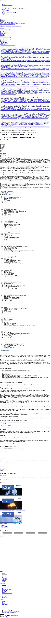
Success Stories (12, 45)
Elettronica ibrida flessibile (7, 95)
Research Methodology (4, 527)
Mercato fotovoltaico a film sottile (6, 80)
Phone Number (3, 153)
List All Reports (2, 44)
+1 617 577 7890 (10, 191)
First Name (2, 144)
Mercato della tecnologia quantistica (12, 98)
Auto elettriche (32, 74)
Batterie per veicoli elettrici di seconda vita (26, 64)
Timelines (3, 581)
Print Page (4, 525)
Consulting (11, 5)
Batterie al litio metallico (22, 63)
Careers (26, 8)
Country (1, 151)
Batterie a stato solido (25, 65)
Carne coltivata (8, 86)
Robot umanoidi (43, 100)
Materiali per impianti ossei (22, 87)
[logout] (6, 616)
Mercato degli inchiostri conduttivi (40, 52)
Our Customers (10, 8)
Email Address (2, 146)
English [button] (1, 26)
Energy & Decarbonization (4, 32)
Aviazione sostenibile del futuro (36, 76)
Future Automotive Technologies (29, 72)
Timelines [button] (15, 22)
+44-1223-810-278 (3, 470)
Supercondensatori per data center (40, 65)
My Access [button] (4, 24)
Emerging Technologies (6, 576)
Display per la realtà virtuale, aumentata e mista (41, 112)
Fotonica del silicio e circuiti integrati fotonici (22, 93)
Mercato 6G (15, 49)
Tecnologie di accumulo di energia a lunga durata (34, 63)
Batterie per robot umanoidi (46, 61)
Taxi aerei (28, 68)
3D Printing (2, 28)
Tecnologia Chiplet (32, 104)
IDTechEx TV (4, 580)
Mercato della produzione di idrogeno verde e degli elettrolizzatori (15, 89)
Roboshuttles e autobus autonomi (14, 75)
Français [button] (17, 26)
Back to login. (17, 157)
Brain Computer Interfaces (29, 112)
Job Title (1, 149)
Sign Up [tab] (1, 141)
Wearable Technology (3, 43)
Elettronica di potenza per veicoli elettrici (41, 74)
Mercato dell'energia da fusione (16, 80)
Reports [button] (1, 19)
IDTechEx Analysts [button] (14, 23)
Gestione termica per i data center (31, 110)
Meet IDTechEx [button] (20, 23)
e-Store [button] (11, 24)
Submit (11, 27)
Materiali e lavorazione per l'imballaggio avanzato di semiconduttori (35, 54)
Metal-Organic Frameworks (32, 56)
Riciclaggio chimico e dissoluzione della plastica (11, 52)
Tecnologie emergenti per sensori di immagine (8, 113)
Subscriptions (7, 5)
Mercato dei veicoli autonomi (40, 68)
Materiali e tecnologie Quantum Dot (6, 57)
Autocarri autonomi (33, 68)
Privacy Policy (4, 604)
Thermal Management (3, 42)
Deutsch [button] (14, 26)
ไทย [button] (12, 26)
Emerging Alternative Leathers (34, 53)
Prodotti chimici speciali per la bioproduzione (12, 116)
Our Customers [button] (8, 23)
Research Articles (5, 577)
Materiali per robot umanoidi (40, 55)
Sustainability (2, 41)
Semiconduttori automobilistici (37, 75)
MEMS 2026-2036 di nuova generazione (31, 106)
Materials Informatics (24, 56)
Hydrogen (2, 35)
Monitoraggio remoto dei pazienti (32, 87)
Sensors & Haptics (5, 595)
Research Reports (5, 128)
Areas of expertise (7, 45)
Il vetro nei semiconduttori (23, 105)
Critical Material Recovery (17, 53)
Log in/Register (4, 14)
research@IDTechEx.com (34, 189)
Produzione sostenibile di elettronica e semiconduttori (39, 109)
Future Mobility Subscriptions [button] (5, 479)
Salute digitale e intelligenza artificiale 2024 (40, 126)
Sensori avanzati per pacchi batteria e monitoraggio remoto (38, 60)
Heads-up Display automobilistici (39, 72)
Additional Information (4, 535)
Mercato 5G (11, 49)
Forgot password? (6, 157)
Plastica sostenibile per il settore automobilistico (33, 57)
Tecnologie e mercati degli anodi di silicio (7, 65)
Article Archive (4, 578)
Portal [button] (1, 24)
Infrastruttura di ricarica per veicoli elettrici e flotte (37, 69)
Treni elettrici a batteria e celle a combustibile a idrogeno (20, 69)
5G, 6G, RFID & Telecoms (4, 29)
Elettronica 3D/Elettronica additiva (16, 48)
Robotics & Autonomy (4, 38)
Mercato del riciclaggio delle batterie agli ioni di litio (8, 54)
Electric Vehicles (3, 31)
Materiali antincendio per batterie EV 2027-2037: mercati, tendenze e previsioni (12, 510)
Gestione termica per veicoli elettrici (35, 123)
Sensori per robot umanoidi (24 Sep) (8, 609)
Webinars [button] (1, 22)
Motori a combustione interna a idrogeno (23, 81)
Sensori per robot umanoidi (45, 102)
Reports (3, 5)
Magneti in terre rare (15, 57)
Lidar (45, 92)
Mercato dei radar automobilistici (13, 99)
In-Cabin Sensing (43, 105)
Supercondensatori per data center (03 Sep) (9, 612)
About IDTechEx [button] (3, 23)
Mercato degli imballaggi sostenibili (25, 120)
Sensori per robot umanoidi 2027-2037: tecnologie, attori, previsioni (11, 523)
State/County (2, 150)
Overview (4, 601)
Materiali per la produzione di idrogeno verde (29, 55)
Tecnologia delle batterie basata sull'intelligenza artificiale (17, 61)
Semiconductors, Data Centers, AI (5, 39)
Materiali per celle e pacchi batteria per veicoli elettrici (13, 55)
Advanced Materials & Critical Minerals (7, 51)
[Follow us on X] (26, 552)
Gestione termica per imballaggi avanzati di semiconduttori (16, 110)
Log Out (15, 12)
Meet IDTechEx (22, 8)
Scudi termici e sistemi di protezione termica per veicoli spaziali (29, 122)
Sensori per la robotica (27, 115)
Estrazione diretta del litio (25, 53)
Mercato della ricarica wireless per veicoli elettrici (30, 77)
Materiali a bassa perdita (34, 49)
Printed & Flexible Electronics (5, 37)
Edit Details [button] (8, 24)
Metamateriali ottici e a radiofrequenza (44, 49)
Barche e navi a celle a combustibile (6, 72)
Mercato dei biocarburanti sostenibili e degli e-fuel (38, 84)
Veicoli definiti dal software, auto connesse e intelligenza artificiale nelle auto (19, 76)
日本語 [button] (4, 26)
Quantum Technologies (4, 97)
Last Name (2, 145)
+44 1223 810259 (5, 193)
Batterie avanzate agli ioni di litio (21, 68)
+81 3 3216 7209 (11, 192)
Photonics (1, 36)
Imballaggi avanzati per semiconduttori (10, 92)
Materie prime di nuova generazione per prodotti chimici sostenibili (17, 82)
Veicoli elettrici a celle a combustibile (18, 72)
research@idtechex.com (8, 422)
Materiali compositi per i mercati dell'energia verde (27, 52)
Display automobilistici (19, 92)
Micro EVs (38, 73)
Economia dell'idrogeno (13, 81)
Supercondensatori (32, 65)
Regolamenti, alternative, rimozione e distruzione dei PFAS (20, 86)
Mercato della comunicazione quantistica (7, 50)
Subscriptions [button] (2, 20)
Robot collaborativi (22, 100)
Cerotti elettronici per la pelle (13, 87)
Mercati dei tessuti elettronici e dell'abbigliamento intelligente (22, 127)
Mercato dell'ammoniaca (8, 88)
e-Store (13, 12)
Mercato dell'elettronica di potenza (43, 106)
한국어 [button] (10, 26)
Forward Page (5, 526)
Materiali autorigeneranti (22, 57)
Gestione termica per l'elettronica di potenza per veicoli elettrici (13, 77)
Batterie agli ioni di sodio (18, 65)
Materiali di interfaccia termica (44, 122)
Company (2, 148)
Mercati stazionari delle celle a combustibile (14, 84)
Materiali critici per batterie (8, 53)
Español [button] (20, 26)
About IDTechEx (5, 8)
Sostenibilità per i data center (25, 84)
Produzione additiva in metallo (27, 48)
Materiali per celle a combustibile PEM (37, 90)
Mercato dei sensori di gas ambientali (21, 113)
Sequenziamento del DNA (5, 87)
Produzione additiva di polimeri (37, 48)
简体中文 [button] (7, 26)
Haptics (28, 113)
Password (2, 147)
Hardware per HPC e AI (31, 105)
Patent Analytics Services (16, 46)
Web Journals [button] (11, 22)
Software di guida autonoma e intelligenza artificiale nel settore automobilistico (30, 99)
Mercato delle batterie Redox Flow (14, 64)
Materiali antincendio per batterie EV (13, 122)
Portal (3, 12)
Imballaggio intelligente (19, 50)
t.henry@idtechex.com (3, 469)
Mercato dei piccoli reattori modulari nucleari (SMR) (36, 82)
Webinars (3, 575)
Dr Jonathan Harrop (5, 139)
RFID (14, 50)
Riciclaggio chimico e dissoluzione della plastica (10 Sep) (11, 611)
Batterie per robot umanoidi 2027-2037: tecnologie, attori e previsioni (11, 496)
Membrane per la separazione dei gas (27, 80)
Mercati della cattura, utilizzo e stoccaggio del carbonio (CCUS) (33, 116)
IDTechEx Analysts (16, 8)
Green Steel (7, 81)
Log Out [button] (13, 24)
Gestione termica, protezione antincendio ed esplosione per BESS (15, 66)
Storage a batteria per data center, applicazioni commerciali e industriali (18, 104)
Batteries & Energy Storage (4, 30)
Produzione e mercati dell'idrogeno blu (36, 88)
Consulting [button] (2, 21)
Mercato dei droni (28, 100)
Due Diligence (9, 46)
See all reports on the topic (46, 48)
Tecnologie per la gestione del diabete (27, 126)
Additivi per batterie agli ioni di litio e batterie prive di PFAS (22, 51)
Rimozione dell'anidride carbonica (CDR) (23, 79)
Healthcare (2, 34)
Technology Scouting (4, 46)
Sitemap (3, 603)
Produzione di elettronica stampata (23, 95)
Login (1, 157)
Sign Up (2, 154)
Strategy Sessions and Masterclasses (26, 46)
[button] (3, 4)
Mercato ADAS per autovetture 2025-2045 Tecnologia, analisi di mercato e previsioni (16, 74)
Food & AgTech (3, 33)
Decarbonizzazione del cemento (45, 79)
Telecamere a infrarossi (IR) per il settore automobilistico (12, 101)
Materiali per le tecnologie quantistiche (15, 56)
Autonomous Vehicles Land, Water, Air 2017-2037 (16, 128)
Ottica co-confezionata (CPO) (28, 92)
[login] (7, 617)
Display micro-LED (11, 93)
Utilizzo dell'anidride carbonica (35, 79)
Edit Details (10, 12)
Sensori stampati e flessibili (33, 95)
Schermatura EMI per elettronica (44, 53)
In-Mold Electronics (15, 95)
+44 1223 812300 (8, 194)
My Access (6, 12)
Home (1, 128)
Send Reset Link (11, 157)
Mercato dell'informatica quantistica (38, 97)
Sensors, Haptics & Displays (4, 40)
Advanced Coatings (35, 51)
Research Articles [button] (6, 22)
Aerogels (40, 51)
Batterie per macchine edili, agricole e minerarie (34, 61)
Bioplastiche (44, 51)
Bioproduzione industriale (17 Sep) (7, 610)
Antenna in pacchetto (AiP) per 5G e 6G (23, 49)
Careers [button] (24, 23)
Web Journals (4, 579)
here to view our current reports (18, 130)
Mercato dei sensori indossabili (36, 115)
